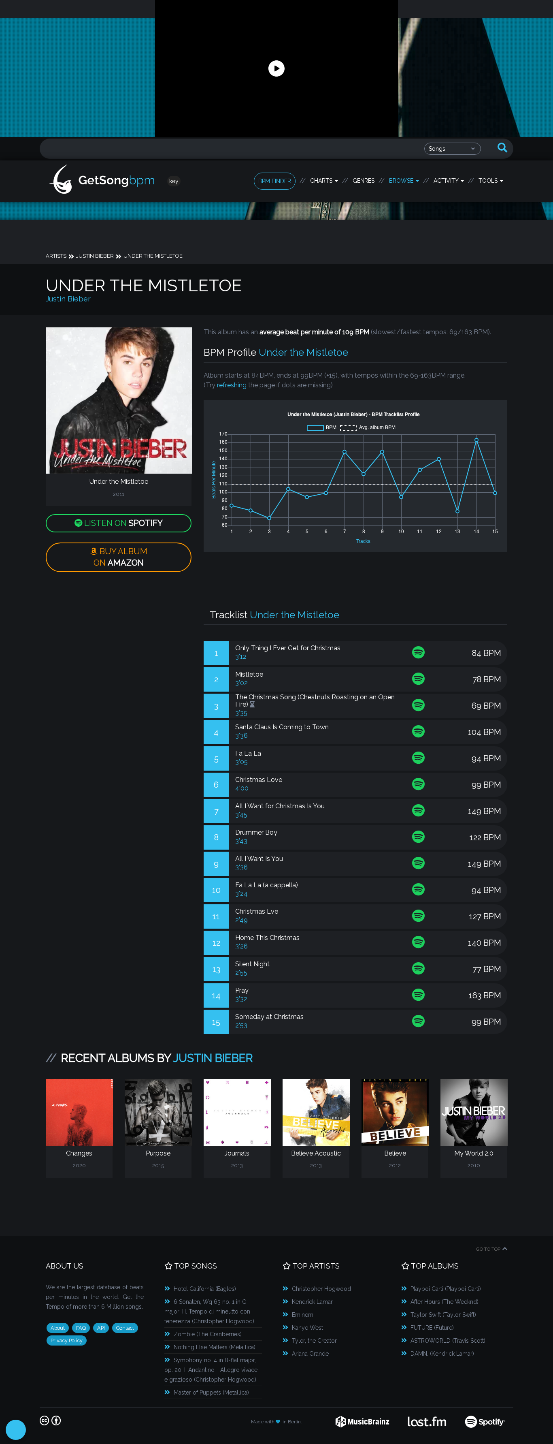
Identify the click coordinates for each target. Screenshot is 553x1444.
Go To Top (488, 1249)
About (58, 1328)
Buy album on (120, 557)
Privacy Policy (67, 1340)
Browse (402, 180)
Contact (125, 1328)
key (174, 181)
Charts (322, 180)
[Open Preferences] (16, 1430)
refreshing (232, 385)
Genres (363, 180)
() (205, 1289)
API (101, 1328)
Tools (489, 180)
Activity (447, 180)
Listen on (122, 523)
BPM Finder (274, 181)
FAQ (81, 1328)
